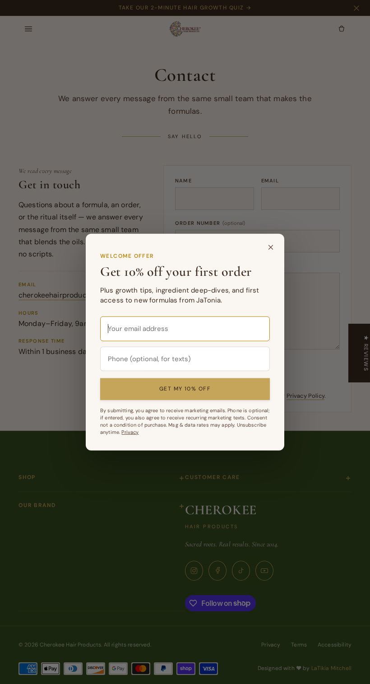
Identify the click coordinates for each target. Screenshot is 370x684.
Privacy (130, 432)
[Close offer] (271, 247)
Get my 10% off (185, 388)
